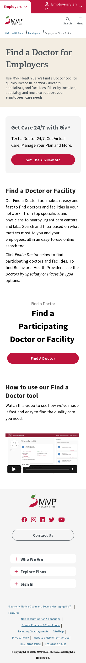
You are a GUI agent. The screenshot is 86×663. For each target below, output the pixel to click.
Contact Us (43, 535)
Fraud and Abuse (55, 644)
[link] (43, 502)
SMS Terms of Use (30, 644)
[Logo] (14, 21)
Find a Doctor (43, 358)
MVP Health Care (14, 33)
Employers (13, 6)
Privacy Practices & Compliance (41, 625)
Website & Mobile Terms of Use (51, 637)
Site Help (58, 631)
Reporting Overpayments (33, 631)
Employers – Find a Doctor (58, 33)
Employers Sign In (61, 6)
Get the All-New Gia (43, 159)
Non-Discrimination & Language (40, 619)
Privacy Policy (20, 637)
